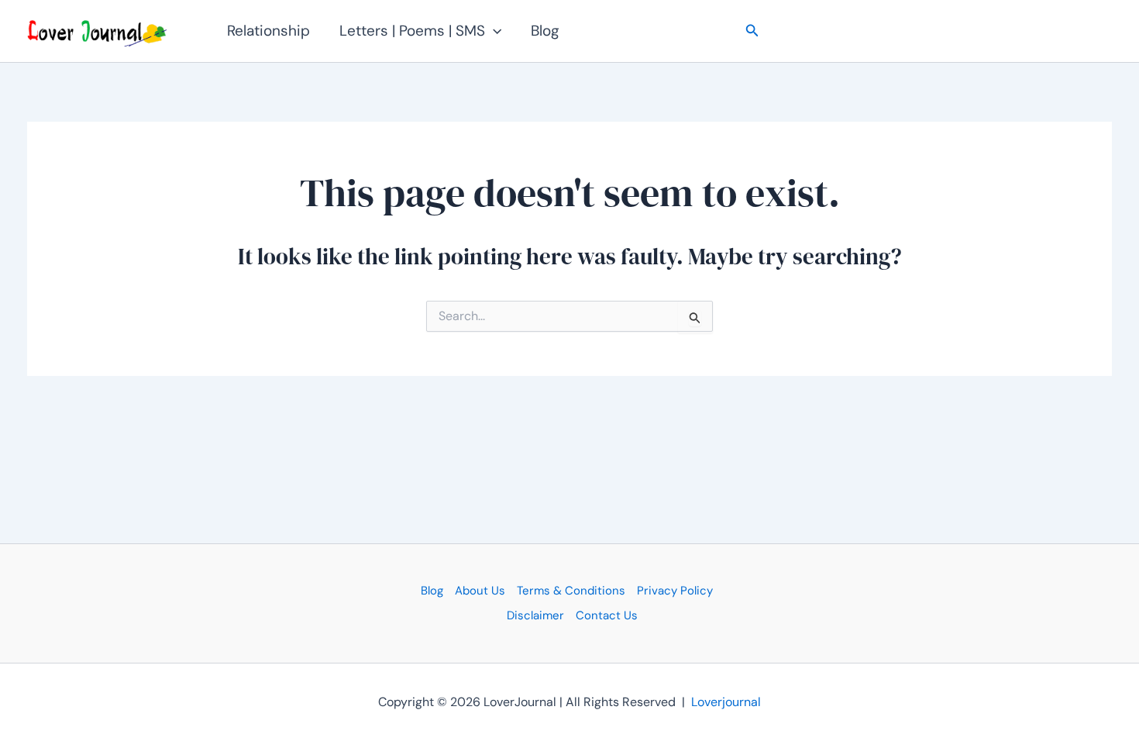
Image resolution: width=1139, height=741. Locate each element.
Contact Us (607, 615)
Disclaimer (535, 615)
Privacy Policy (675, 590)
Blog (545, 30)
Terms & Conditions (571, 590)
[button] (493, 31)
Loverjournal (726, 702)
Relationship (268, 30)
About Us (480, 590)
